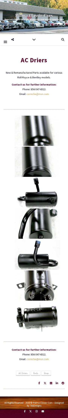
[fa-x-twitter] (30, 411)
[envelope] (43, 411)
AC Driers (23, 373)
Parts (35, 373)
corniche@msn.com (37, 94)
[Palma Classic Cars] (34, 15)
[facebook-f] (25, 411)
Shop (46, 373)
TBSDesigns (35, 405)
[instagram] (37, 411)
